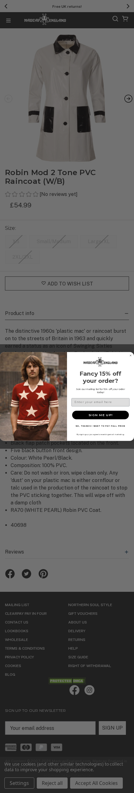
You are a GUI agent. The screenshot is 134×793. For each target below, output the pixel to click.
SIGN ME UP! (101, 415)
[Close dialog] (130, 355)
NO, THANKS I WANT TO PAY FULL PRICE (101, 426)
